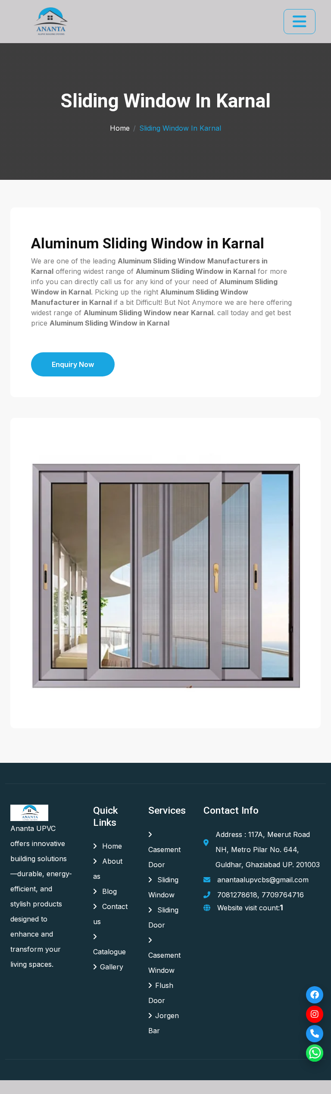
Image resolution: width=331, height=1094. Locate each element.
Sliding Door (163, 917)
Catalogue (109, 951)
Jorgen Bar (163, 1023)
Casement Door (164, 857)
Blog (108, 891)
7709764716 (283, 894)
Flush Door (160, 993)
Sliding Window (163, 887)
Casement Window (164, 963)
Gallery (111, 966)
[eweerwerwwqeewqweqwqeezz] (50, 21)
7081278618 (237, 894)
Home (120, 128)
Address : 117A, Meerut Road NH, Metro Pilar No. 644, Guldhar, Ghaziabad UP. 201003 (267, 849)
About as (107, 869)
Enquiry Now (73, 364)
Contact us (110, 914)
